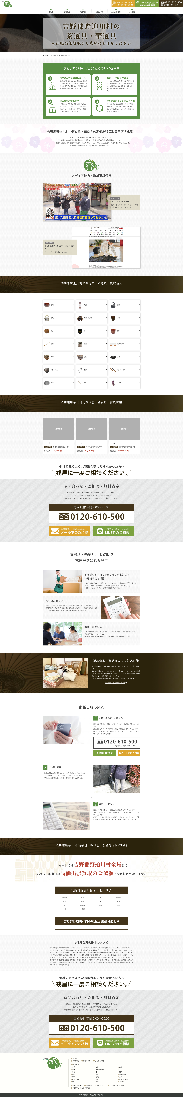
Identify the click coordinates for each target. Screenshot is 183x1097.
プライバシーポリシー (117, 1085)
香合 (73, 1072)
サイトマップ (101, 1085)
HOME (75, 1058)
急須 (97, 1077)
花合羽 (121, 1082)
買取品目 (76, 1065)
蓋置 (97, 1074)
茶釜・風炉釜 (100, 1069)
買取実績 (76, 1061)
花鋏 (97, 1079)
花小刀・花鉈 (123, 1079)
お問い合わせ (77, 1085)
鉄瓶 (120, 1067)
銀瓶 (73, 1069)
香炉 (73, 1077)
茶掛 (97, 1067)
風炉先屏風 (122, 1074)
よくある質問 (99, 1061)
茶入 (120, 1072)
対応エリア (86, 1061)
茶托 (120, 1077)
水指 (120, 1069)
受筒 (97, 1082)
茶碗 (73, 1067)
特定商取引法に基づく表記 (81, 1088)
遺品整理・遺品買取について (115, 683)
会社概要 (89, 1085)
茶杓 (73, 1074)
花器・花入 (75, 1079)
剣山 (73, 1082)
